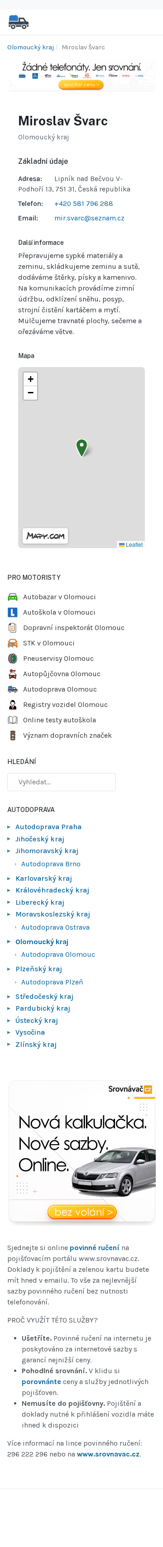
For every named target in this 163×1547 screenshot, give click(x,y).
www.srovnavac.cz (108, 1454)
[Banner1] (81, 75)
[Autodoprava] (18, 21)
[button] (81, 448)
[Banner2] (81, 1152)
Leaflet (134, 544)
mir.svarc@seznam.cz (89, 218)
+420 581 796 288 (83, 204)
